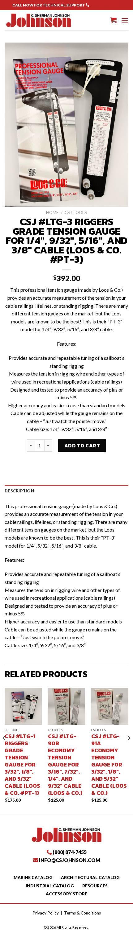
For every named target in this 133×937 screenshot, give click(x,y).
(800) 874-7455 (105, 4)
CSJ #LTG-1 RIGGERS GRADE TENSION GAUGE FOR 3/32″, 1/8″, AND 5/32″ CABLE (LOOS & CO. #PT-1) (22, 765)
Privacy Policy (45, 912)
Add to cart (82, 445)
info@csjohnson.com (69, 860)
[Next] (129, 750)
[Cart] (113, 20)
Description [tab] (19, 490)
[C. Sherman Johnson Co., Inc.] (38, 20)
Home (52, 212)
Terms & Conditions (82, 912)
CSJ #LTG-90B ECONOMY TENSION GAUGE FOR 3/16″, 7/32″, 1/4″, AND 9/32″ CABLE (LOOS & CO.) (65, 765)
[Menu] (124, 20)
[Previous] (4, 750)
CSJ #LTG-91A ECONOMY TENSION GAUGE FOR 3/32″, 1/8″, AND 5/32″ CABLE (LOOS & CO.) (109, 765)
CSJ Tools (76, 212)
